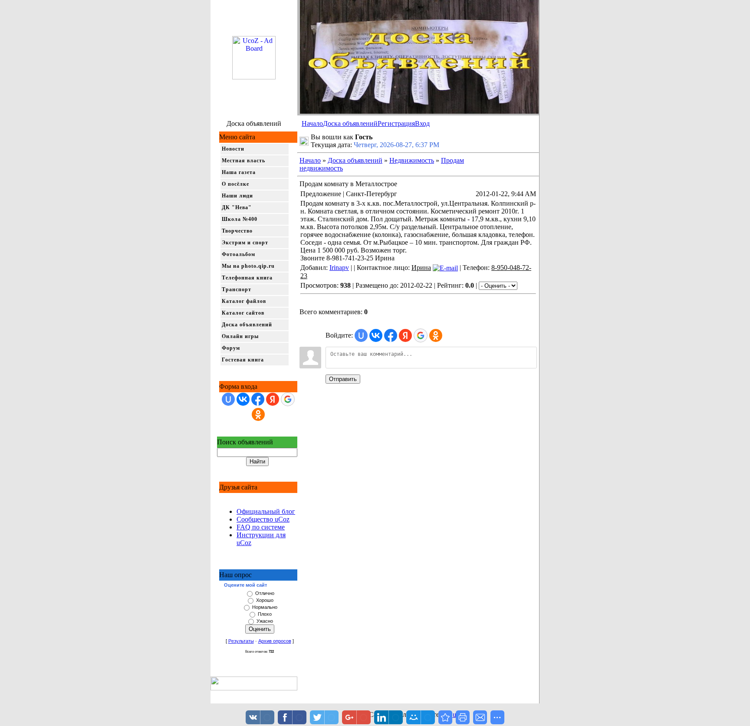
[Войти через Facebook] (257, 399)
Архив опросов (274, 641)
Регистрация (396, 123)
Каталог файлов (244, 301)
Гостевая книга (243, 360)
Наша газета (239, 172)
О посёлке (235, 184)
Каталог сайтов (243, 313)
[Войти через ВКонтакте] (243, 399)
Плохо (265, 614)
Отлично (264, 593)
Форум (231, 348)
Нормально (264, 607)
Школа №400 (239, 219)
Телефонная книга (247, 278)
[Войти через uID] (228, 399)
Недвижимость (411, 160)
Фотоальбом (238, 254)
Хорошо (264, 600)
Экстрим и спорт (245, 243)
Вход (422, 123)
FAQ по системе (261, 527)
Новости (233, 149)
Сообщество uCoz (263, 519)
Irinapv (339, 267)
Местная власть (243, 161)
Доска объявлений (350, 123)
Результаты (241, 641)
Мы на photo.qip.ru (248, 266)
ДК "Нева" (237, 207)
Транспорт (236, 289)
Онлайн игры (240, 336)
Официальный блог (266, 511)
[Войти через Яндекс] (272, 399)
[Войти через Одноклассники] (258, 414)
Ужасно (265, 621)
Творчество (237, 231)
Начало (312, 123)
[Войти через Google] (288, 399)
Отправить (343, 379)
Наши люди (237, 196)
